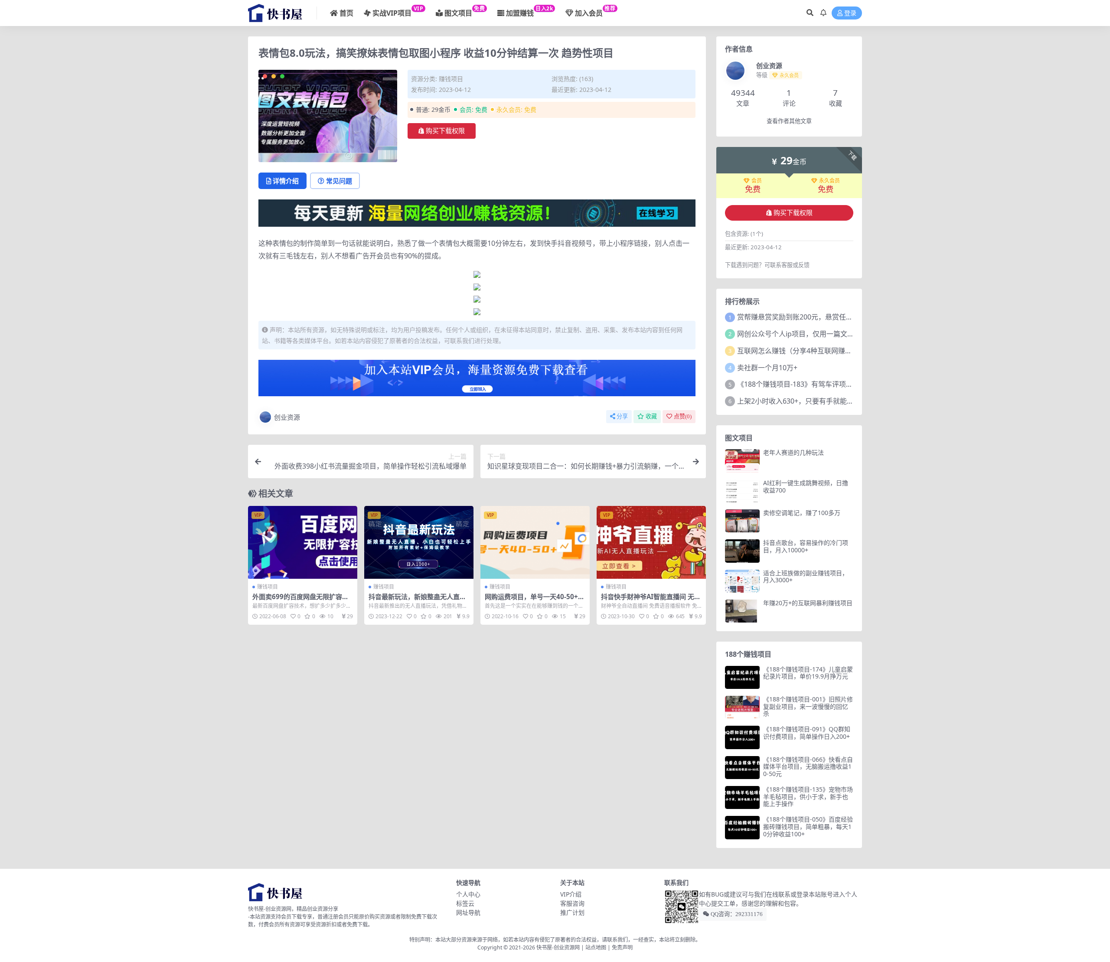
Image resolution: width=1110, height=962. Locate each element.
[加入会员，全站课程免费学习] (476, 212)
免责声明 (622, 947)
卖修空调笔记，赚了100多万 (801, 513)
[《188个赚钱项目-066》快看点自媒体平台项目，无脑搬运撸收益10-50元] (742, 767)
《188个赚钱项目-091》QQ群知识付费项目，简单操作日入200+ (806, 732)
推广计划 (572, 912)
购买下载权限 (445, 130)
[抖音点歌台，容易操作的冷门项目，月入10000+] (742, 550)
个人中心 (468, 894)
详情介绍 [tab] (286, 180)
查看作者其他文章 (789, 121)
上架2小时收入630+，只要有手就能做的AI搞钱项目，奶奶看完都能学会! (848, 401)
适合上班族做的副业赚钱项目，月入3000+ (805, 576)
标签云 (465, 903)
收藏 (651, 416)
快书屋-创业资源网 (558, 947)
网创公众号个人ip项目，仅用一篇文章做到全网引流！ (820, 334)
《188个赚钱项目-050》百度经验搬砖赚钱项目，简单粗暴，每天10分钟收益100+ (808, 826)
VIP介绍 (570, 894)
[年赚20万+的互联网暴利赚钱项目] (742, 611)
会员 (756, 181)
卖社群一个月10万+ (767, 367)
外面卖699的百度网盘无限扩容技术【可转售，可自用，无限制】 (300, 600)
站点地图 (595, 947)
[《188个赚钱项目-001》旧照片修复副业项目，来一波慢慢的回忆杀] (742, 707)
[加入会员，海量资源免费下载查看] (476, 380)
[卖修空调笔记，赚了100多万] (742, 520)
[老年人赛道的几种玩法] (742, 460)
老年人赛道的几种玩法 (793, 452)
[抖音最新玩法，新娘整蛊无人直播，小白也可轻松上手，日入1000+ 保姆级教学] (418, 542)
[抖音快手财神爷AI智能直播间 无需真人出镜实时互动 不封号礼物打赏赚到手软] (651, 542)
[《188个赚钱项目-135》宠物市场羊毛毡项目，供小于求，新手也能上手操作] (742, 797)
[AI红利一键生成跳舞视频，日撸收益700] (742, 490)
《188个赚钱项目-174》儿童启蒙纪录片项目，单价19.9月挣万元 (808, 673)
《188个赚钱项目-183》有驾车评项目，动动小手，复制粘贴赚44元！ (844, 384)
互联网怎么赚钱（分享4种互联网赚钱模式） (805, 350)
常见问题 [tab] (339, 180)
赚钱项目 (451, 79)
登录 (850, 13)
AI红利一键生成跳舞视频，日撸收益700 (805, 486)
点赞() (683, 416)
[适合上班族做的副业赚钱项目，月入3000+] (742, 581)
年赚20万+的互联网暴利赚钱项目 (807, 603)
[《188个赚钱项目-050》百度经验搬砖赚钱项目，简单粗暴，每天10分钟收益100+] (742, 827)
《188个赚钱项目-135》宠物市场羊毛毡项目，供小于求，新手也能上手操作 (808, 796)
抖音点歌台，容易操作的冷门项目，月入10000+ (805, 546)
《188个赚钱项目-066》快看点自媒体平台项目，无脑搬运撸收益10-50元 (808, 766)
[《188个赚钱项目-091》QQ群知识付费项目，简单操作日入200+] (742, 737)
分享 (622, 416)
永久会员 (829, 181)
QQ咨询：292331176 (736, 914)
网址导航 (468, 912)
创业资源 (287, 417)
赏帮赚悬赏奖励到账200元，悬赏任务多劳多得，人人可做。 (829, 317)
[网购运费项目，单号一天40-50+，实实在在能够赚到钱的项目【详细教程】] (535, 542)
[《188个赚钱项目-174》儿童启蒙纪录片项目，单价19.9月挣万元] (742, 677)
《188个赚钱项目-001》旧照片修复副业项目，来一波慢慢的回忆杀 (808, 706)
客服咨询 (572, 903)
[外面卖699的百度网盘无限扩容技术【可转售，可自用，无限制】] (302, 542)
